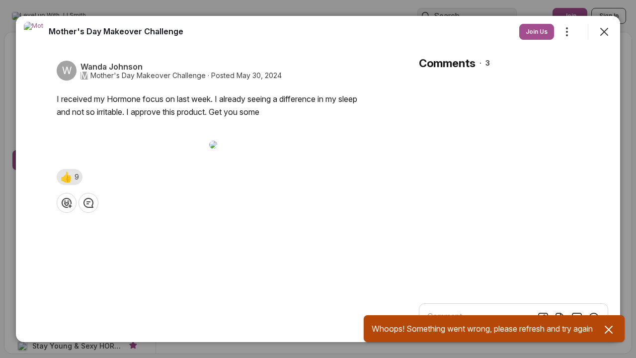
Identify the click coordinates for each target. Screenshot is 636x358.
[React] (66, 202)
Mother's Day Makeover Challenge (148, 76)
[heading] (116, 31)
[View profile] (34, 32)
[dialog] (318, 179)
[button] (69, 177)
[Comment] (88, 203)
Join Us (537, 31)
